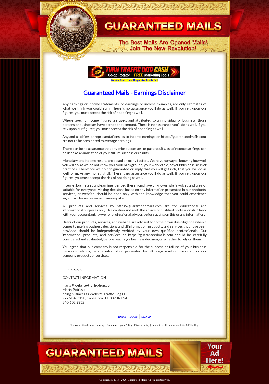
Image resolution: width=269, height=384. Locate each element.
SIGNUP (146, 316)
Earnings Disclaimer (106, 325)
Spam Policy (125, 325)
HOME (122, 316)
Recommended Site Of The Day (182, 325)
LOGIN (134, 316)
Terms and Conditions (82, 325)
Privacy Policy (142, 325)
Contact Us (157, 325)
